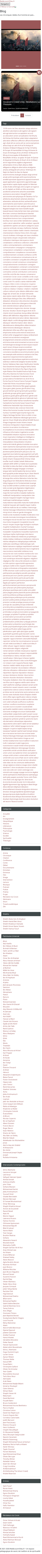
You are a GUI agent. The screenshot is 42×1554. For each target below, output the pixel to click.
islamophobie (21, 447)
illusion (36, 420)
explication (28, 357)
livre (34, 481)
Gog (33, 388)
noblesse (25, 551)
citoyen (15, 238)
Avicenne (6, 1060)
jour (27, 451)
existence (20, 354)
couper (30, 279)
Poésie (5, 889)
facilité (33, 362)
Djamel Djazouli (9, 1330)
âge (16, 779)
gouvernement (8, 391)
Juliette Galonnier (9, 1332)
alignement (27, 162)
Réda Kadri (7, 1396)
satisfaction (7, 687)
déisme (32, 315)
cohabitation (8, 243)
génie (17, 396)
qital (22, 631)
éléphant (17, 787)
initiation (15, 434)
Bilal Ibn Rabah (8, 1138)
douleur (13, 311)
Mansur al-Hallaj (9, 1031)
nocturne (6, 554)
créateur (12, 289)
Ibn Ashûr (6, 1150)
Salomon (6, 987)
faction (5, 364)
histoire (6, 408)
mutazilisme (16, 532)
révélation (14, 680)
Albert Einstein (8, 1123)
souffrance (22, 702)
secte (26, 692)
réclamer (14, 668)
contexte (23, 269)
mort (24, 520)
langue (5, 471)
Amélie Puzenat (9, 1335)
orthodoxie (13, 568)
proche (34, 607)
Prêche (5, 892)
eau (18, 330)
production (19, 609)
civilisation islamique (11, 240)
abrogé (6, 133)
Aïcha (5, 1092)
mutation (31, 529)
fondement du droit (21, 379)
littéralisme (20, 481)
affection (14, 140)
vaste (12, 760)
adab (22, 138)
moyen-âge (18, 524)
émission (34, 789)
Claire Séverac (8, 1388)
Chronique (7, 855)
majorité (6, 493)
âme (26, 779)
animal (34, 175)
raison (11, 636)
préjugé (27, 622)
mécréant (6, 537)
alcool (5, 162)
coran (19, 277)
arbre (22, 187)
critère (11, 284)
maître (33, 505)
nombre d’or (29, 554)
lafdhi (16, 464)
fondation (7, 376)
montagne (7, 520)
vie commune (19, 762)
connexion (15, 260)
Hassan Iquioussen (10, 1345)
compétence (20, 252)
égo (19, 784)
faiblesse (12, 364)
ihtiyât (16, 420)
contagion (31, 264)
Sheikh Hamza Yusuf (11, 929)
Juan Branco (7, 1267)
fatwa (33, 366)
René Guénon (8, 1028)
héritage (11, 415)
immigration (15, 425)
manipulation (16, 495)
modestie (16, 515)
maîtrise (6, 507)
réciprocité (24, 665)
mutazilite (25, 532)
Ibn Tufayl (6, 1063)
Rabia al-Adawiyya (10, 1106)
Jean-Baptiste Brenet (11, 1315)
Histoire (6, 824)
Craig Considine (9, 1466)
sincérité (6, 699)
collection (25, 243)
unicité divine (22, 750)
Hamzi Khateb (8, 1337)
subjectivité (17, 714)
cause (36, 226)
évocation (26, 799)
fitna (5, 374)
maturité (25, 502)
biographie (24, 216)
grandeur (32, 391)
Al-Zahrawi (7, 1011)
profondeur (7, 612)
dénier (26, 318)
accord (30, 133)
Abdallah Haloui (9, 1461)
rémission (31, 670)
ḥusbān (20, 801)
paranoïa (6, 575)
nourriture (27, 556)
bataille (26, 209)
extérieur (6, 362)
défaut (5, 315)
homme (14, 410)
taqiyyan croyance (10, 728)
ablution (34, 128)
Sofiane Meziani (9, 1187)
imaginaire (12, 422)
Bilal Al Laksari (8, 1228)
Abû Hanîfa (7, 943)
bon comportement (26, 218)
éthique (18, 796)
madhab (6, 490)
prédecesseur (25, 619)
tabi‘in (19, 724)
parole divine (13, 578)
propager (6, 614)
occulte (6, 563)
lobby (5, 483)
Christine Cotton (9, 1410)
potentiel (31, 597)
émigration (26, 789)
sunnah (11, 716)
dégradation (24, 315)
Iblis (29, 415)
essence (22, 347)
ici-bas (34, 415)
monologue (20, 517)
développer (18, 328)
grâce (19, 393)
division (16, 306)
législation (21, 488)
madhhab (13, 490)
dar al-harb (12, 294)
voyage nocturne (25, 772)
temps (35, 731)
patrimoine (20, 580)
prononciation (23, 612)
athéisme (6, 199)
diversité (32, 303)
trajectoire (25, 743)
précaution (7, 619)
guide (12, 396)
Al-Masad (32, 153)
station (21, 709)
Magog (20, 490)
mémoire (35, 539)
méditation (27, 539)
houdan (21, 410)
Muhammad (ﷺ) (9, 1002)
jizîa (24, 451)
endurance (31, 332)
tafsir (13, 726)
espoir (35, 345)
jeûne (12, 451)
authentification (31, 201)
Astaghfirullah (26, 194)
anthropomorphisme (28, 177)
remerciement (8, 651)
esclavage (17, 345)
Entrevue (6, 872)
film (14, 371)
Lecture (6, 882)
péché (29, 629)
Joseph (5, 1155)
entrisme (6, 342)
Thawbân (6, 1046)
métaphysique (23, 541)
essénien (28, 347)
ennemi (6, 337)
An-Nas (17, 172)
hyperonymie (21, 413)
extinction (34, 359)
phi (15, 588)
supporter (35, 716)
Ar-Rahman (32, 184)
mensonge (32, 507)
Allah (20, 165)
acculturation (8, 136)
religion (17, 648)
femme (9, 369)
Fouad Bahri (7, 1364)
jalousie (17, 449)
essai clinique (13, 347)
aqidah (25, 184)
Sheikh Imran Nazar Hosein (13, 926)
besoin (11, 211)
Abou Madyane (9, 1033)
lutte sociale (7, 488)
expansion (7, 357)
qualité (31, 631)
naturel (11, 549)
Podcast (6, 887)
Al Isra (15, 165)
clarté (31, 240)
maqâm (19, 498)
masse (31, 498)
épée (18, 794)
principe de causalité (11, 605)
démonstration (18, 318)
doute (18, 311)
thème (5, 736)
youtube (20, 777)
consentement (32, 262)
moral (13, 520)
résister (20, 675)
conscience (7, 262)
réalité (12, 665)
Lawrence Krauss (9, 1218)
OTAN (5, 571)
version (26, 760)
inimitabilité (7, 434)
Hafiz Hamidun (8, 1505)
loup (4, 485)
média (5, 539)
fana (4, 366)
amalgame (31, 167)
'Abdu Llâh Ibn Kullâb (11, 963)
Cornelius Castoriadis (11, 1418)
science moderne (25, 690)
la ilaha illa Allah (16, 466)
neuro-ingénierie (32, 549)
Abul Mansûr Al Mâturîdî (12, 1009)
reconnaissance (25, 641)
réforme (6, 670)
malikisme (30, 493)
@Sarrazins (7, 1298)
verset (20, 760)
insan (5, 437)
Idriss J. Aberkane (9, 1350)
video (9, 762)
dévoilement (8, 330)
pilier (26, 590)
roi (4, 663)
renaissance (25, 651)
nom (16, 554)
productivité (29, 609)
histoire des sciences (17, 408)
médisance (18, 539)
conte (5, 267)
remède (17, 651)
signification (21, 697)
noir (12, 554)
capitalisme (7, 226)
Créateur (20, 289)
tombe (5, 741)
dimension (15, 301)
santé (35, 685)
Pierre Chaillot (8, 1408)
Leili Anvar (7, 1175)
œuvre (8, 801)
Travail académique (10, 904)
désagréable (23, 320)
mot (28, 520)
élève (5, 787)
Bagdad (6, 209)
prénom (34, 622)
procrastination (9, 609)
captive (15, 226)
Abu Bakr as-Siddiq (10, 1135)
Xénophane (7, 992)
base (21, 209)
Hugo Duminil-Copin (11, 1352)
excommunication (27, 352)
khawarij (17, 459)
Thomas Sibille (8, 1359)
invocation (34, 444)
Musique (6, 885)
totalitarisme (13, 741)
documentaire (8, 308)
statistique (28, 709)
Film (4, 875)
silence (28, 697)
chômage (19, 235)
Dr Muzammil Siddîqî (11, 1432)
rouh (14, 663)
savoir (26, 687)
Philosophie (7, 828)
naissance (11, 546)
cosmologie (16, 279)
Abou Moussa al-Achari (12, 1050)
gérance (23, 398)
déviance (26, 328)
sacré (12, 682)
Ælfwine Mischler (9, 1269)
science (15, 690)
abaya (28, 128)
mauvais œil (14, 505)
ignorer (6, 420)
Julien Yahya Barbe (10, 1289)
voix (31, 770)
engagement (18, 335)
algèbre (20, 162)
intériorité (7, 444)
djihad (21, 306)
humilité (13, 413)
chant (5, 230)
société (23, 699)
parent (26, 575)
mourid (31, 522)
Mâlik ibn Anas (8, 970)
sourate (6, 707)
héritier (18, 415)
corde (31, 277)
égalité (5, 784)
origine (5, 568)
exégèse (22, 362)
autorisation (18, 204)
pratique (23, 600)
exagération (22, 349)
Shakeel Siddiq (8, 1257)
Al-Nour (14, 158)
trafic (5, 743)
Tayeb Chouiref (9, 1449)
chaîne (15, 230)
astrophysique (17, 196)
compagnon (20, 247)
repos (5, 653)
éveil (20, 799)
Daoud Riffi (7, 1362)
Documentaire (8, 868)
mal (11, 493)
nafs (32, 544)
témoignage (23, 748)
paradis (24, 573)
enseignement (8, 340)
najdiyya (19, 546)
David (5, 1065)
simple (34, 697)
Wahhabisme (23, 775)
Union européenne (30, 753)
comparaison (8, 250)
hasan (22, 403)
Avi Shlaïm (7, 1252)
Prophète (22, 614)
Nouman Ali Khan (9, 1264)
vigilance (11, 765)
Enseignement (8, 819)
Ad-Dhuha (33, 136)
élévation (24, 787)
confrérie (6, 257)
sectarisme (19, 692)
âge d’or (21, 779)
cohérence (17, 243)
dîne (14, 330)
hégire (5, 415)
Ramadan (26, 636)
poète (11, 600)
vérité (5, 775)
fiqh (29, 371)
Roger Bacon (8, 1128)
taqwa (24, 728)
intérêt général (17, 444)
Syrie (36, 719)
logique (10, 483)
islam (5, 447)
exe (4, 354)
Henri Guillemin (9, 1427)
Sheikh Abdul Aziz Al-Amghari (14, 919)
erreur (36, 342)
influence (6, 432)
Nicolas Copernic (9, 1118)
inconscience (19, 430)
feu (22, 369)
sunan (35, 714)
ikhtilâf (30, 420)
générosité (33, 396)
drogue (24, 311)
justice (25, 456)
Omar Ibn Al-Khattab (11, 958)
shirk (5, 697)
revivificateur (8, 658)
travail (15, 745)
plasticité (21, 592)
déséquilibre (19, 325)
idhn (11, 417)
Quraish (26, 634)
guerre (24, 393)
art (4, 189)
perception (12, 583)
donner (26, 308)
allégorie (15, 167)
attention (31, 199)
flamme (14, 374)
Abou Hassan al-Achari (11, 960)
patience (12, 580)
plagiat (10, 592)
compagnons (30, 247)
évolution (34, 799)
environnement (21, 342)
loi (15, 483)
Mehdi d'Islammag (10, 1439)
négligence (7, 561)
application (12, 182)
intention (14, 439)
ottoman (11, 571)
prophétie (30, 614)
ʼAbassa (14, 801)
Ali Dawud (7, 1508)
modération (31, 515)
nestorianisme (20, 549)
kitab (33, 459)
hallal (15, 400)
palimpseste (7, 573)
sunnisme (18, 716)
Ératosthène (7, 1114)
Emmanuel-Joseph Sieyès (12, 1152)
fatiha (28, 366)
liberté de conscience (11, 476)
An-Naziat (24, 172)
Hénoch (6, 1072)
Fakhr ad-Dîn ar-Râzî (11, 951)
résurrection (29, 675)
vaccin (26, 758)
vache (31, 758)
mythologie (20, 534)
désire (30, 323)
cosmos (24, 279)
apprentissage (30, 182)
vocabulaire (19, 767)
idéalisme (16, 417)
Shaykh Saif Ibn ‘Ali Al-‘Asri (13, 1247)
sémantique (18, 721)
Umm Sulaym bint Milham (13, 1104)
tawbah (14, 731)
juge (22, 454)
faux (4, 369)
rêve (20, 680)
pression (30, 600)
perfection (21, 583)
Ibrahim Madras (9, 1235)
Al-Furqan (6, 150)
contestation (15, 269)
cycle (17, 291)
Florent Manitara (9, 1452)
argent (27, 187)
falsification (28, 364)
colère (5, 245)
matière (26, 500)
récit (31, 665)
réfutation (14, 670)
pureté (5, 629)
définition (15, 315)
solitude (14, 702)
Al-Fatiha (33, 148)
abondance (14, 131)
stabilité (15, 709)
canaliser (28, 223)
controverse (32, 272)
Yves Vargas (7, 1233)
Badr (36, 206)
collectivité (34, 243)
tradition (26, 741)
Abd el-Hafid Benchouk (12, 1328)
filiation (10, 371)
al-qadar (21, 158)
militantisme (21, 510)
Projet (5, 894)
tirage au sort (28, 738)
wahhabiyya (33, 775)
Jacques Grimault (9, 1286)
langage (15, 468)
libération (23, 478)
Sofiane (6, 1238)
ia (27, 415)
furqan (28, 383)
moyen (11, 524)
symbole (15, 719)
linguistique (7, 481)
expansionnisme (17, 357)
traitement (11, 743)
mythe (12, 534)
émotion (6, 792)
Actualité (6, 814)
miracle (35, 510)
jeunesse (6, 451)
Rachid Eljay (7, 1279)
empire (31, 330)
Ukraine (32, 748)
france (21, 381)
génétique (7, 398)
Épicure (6, 997)
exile (14, 354)
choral (5, 235)
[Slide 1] (17, 66)
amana (5, 170)
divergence (24, 303)
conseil (14, 262)
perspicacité (31, 585)
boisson (15, 218)
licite (29, 478)
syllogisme (7, 719)
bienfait (31, 213)
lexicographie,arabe (10, 473)
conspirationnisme (10, 264)
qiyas (26, 631)
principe (31, 602)
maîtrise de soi (15, 507)
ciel (25, 235)
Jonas (5, 1143)
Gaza (5, 388)
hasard (28, 403)
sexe (10, 694)
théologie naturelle (23, 736)
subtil (24, 714)
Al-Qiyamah (7, 160)
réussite (12, 677)
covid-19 (10, 281)
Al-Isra (19, 153)
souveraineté (27, 707)
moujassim (15, 522)
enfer (10, 335)
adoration (7, 140)
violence (18, 765)
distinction (16, 303)
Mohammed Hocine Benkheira (15, 1405)
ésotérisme (7, 796)
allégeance (7, 167)
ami (18, 170)
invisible (26, 444)
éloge (35, 784)
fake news (20, 364)
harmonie (16, 403)
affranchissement (32, 140)
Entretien (6, 870)
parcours (13, 575)
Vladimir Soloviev (9, 1089)
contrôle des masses (18, 274)
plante (15, 592)
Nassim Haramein (10, 1437)
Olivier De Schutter (10, 1369)
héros (23, 415)
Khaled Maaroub (9, 1473)
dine (21, 301)
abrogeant (32, 131)
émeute (18, 789)
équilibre (23, 794)
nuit (4, 558)
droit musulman (15, 313)
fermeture (17, 369)
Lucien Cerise (8, 1354)
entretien (32, 340)
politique (20, 595)
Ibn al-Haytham (9, 1121)
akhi (16, 145)
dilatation (6, 301)
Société (6, 836)
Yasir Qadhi (7, 1371)
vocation (32, 767)
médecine (14, 537)
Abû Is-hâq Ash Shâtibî (11, 1145)
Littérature (7, 826)
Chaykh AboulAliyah (10, 1430)
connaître (6, 260)
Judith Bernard (8, 1420)
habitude (29, 398)
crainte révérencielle (28, 281)
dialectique (7, 298)
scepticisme (7, 690)
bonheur (6, 221)
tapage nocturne (26, 726)
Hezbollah (15, 405)
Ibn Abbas (7, 990)
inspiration (12, 437)
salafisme (10, 685)
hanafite (35, 400)
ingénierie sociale (27, 432)
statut (35, 709)
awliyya (23, 206)
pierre (21, 590)
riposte (5, 660)
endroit (23, 332)
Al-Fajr (27, 148)
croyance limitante (24, 286)
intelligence (20, 437)
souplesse (30, 704)
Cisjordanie (7, 238)
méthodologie (25, 544)
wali (4, 777)
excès (37, 352)
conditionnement (9, 255)
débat (29, 313)
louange (33, 483)
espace (30, 345)
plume (28, 592)
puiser (24, 626)
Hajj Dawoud (8, 1294)
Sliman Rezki (8, 1391)
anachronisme (8, 175)
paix (28, 571)
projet (14, 612)
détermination (30, 325)
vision (29, 765)
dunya (24, 313)
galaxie (32, 386)
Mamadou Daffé (9, 1245)
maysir (28, 505)
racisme (6, 636)
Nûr (13, 561)
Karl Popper (7, 1053)
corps (36, 277)
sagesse (17, 682)
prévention (17, 624)
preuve (25, 602)
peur (5, 588)
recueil (5, 643)
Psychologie (7, 831)
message (12, 510)
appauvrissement (32, 179)
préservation (8, 624)
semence (31, 692)
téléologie (7, 748)
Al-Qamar (34, 158)
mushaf (24, 527)
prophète (14, 614)
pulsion (30, 626)
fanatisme (11, 366)
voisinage (26, 770)
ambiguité (13, 170)
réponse (15, 673)
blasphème (7, 218)
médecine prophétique (27, 537)
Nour (21, 556)
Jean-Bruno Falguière (11, 1272)
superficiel (26, 716)
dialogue (15, 298)
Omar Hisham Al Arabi (11, 1520)
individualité (29, 430)
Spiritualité (7, 838)
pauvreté (28, 580)
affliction (21, 140)
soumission (21, 704)
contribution (22, 272)
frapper (34, 381)
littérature (29, 481)
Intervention (8, 880)
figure (26, 369)
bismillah (32, 216)
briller (20, 221)
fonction (26, 374)
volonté (6, 772)
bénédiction (27, 221)
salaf (5, 685)
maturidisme (8, 502)
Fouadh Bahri (8, 1401)
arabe (5, 187)
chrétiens (11, 235)
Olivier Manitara (9, 1281)
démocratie (7, 318)
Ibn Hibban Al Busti (10, 946)
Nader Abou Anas (9, 1284)
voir (15, 770)
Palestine (34, 571)
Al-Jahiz (5, 982)
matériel (6, 505)
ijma (20, 420)
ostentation (32, 568)
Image (5, 877)
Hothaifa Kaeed (9, 1535)
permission (21, 585)
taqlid (19, 728)
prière (11, 607)
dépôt (5, 320)
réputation (23, 673)
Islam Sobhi (7, 1523)
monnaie (12, 517)
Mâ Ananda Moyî (9, 973)
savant (14, 687)
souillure (13, 704)
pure (36, 626)
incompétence (8, 430)
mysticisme (33, 532)
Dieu (21, 298)
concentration (31, 252)
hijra (21, 405)
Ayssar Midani (8, 1357)
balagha (12, 209)
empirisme (7, 332)
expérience (26, 359)
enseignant (24, 337)
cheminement (8, 233)
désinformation (17, 323)
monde (5, 517)
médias (11, 539)
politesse (12, 595)
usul (12, 758)
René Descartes (9, 1087)
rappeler (6, 639)
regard (16, 646)
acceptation (22, 133)
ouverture (23, 571)
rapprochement (16, 639)
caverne (6, 228)
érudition (31, 794)
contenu (6, 269)
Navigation (5, 4)
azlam (29, 206)
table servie (26, 724)
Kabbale (32, 456)
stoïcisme (6, 711)
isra (32, 447)
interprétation (19, 442)
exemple (9, 354)
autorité (27, 204)
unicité (13, 750)
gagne (27, 386)
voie (4, 770)
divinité (10, 306)
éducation (31, 782)
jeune (33, 449)
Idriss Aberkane (9, 1170)
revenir (29, 656)
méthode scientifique (11, 544)
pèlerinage (22, 629)
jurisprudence (8, 456)
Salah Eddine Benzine (11, 1303)
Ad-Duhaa (7, 138)
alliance (25, 165)
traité (18, 743)
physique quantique (10, 590)
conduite (20, 255)
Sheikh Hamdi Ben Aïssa (12, 921)
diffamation (31, 298)
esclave (24, 345)
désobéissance (8, 325)
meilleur (24, 507)
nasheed (35, 546)
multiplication (15, 527)
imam (19, 422)
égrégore (24, 784)
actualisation (24, 136)
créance (6, 289)
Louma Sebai (8, 1498)
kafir (37, 456)
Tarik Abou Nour (9, 1376)
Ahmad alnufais (9, 1532)
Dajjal (5, 294)
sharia (22, 694)
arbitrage (16, 187)
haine (10, 400)
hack (35, 398)
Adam (26, 138)
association (15, 194)
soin (4, 702)
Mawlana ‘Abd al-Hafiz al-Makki (15, 1444)
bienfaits (6, 216)
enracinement (14, 337)
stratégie (14, 711)
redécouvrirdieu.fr (29, 643)
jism (20, 451)
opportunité (20, 563)
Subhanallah (30, 711)
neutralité (17, 551)
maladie (23, 493)
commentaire (27, 245)
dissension (7, 303)
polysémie (28, 595)
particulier (30, 578)
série (15, 724)
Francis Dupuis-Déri (10, 1415)
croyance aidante (9, 286)
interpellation (8, 442)
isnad (29, 447)
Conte (5, 863)
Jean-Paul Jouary (9, 1422)
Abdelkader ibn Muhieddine (13, 1140)
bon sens (13, 221)
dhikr (24, 296)
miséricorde (7, 515)
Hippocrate (7, 1082)
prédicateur (19, 622)
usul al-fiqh (19, 758)
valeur (36, 758)
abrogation (23, 131)
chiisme (17, 233)
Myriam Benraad (9, 1199)
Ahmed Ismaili (8, 1179)
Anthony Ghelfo (9, 1182)
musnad (6, 529)
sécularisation (8, 721)
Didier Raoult (8, 1342)
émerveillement (9, 789)
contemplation (13, 267)
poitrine (6, 595)
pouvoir (6, 600)
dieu (24, 298)
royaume (19, 663)
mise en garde (18, 512)
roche (26, 660)
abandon (22, 128)
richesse (25, 658)
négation (34, 558)
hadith (5, 400)
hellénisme (7, 405)
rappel (36, 636)
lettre (34, 471)
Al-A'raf (21, 145)
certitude (13, 228)
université (7, 758)
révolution (20, 677)
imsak (33, 425)
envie (12, 342)
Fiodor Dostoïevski (10, 1080)
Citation (6, 858)
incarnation (14, 427)
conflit (34, 255)
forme (5, 381)
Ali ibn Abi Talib (8, 1026)
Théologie (7, 841)
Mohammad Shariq (10, 1491)
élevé (31, 784)
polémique (18, 597)
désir (25, 323)
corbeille (25, 277)
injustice (23, 434)
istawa (5, 449)
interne (31, 439)
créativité (34, 289)
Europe (14, 349)
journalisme (15, 454)
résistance (13, 675)
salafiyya (18, 685)
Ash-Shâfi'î (7, 1016)
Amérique (29, 170)
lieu (36, 478)
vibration (32, 760)
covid (5, 281)
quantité (15, 634)
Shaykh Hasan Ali (9, 1393)
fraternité (6, 383)
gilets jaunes (16, 388)
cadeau (35, 221)
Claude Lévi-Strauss (10, 1021)
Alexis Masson (8, 1260)
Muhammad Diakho (10, 1296)
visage (24, 765)
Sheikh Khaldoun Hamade (13, 924)
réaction (6, 665)
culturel (12, 291)
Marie (5, 1043)
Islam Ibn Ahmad (9, 1464)
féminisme (17, 386)
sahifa (23, 682)
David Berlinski (8, 1398)
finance (25, 371)
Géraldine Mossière (10, 1340)
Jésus (5, 941)
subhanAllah (8, 714)
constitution (22, 264)
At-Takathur (28, 196)
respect (23, 653)
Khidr (23, 459)
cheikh (21, 230)
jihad (17, 451)
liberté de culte (25, 476)
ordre (17, 566)
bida (16, 211)
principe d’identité (26, 605)
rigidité (32, 658)
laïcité (14, 471)
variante (6, 760)
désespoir (7, 323)
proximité (27, 617)
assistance (7, 194)
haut (33, 403)
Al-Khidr (25, 153)
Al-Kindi (6, 1055)
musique (30, 527)
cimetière (34, 235)
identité (6, 417)
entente (25, 340)
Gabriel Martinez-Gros (11, 1306)
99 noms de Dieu (11, 128)
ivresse (11, 449)
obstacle (26, 561)
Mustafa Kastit (8, 1243)
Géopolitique (8, 821)
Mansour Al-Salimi (10, 1527)
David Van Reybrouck (11, 1413)
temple (29, 731)
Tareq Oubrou (8, 1308)
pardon (20, 575)
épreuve (12, 794)
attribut (21, 201)
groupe (13, 393)
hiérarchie (7, 410)
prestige (19, 602)
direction (26, 301)
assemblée (30, 192)
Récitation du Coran (10, 897)
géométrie (15, 398)
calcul (10, 223)
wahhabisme (13, 775)
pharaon (10, 588)
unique (5, 755)
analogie (17, 175)
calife (23, 223)
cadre (5, 223)
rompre (8, 663)
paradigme (17, 573)
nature (5, 549)
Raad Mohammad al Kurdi (13, 1537)
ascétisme (7, 192)
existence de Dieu (31, 354)
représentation (13, 653)
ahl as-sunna (15, 143)
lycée (15, 488)
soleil (9, 702)
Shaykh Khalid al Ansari (12, 1206)
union (5, 753)
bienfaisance (22, 213)
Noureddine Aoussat (11, 1374)
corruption (7, 279)
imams (24, 422)
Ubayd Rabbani (9, 1530)
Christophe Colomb (10, 1111)
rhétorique (17, 658)
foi (18, 374)
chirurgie (32, 233)
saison (32, 682)
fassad (17, 366)
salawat (25, 685)
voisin (19, 770)
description (7, 296)
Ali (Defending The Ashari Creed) (15, 1471)
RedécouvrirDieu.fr (7, 1)
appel (5, 182)
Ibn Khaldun (7, 953)
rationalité (27, 639)
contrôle (6, 274)
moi (37, 515)
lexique (21, 473)
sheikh (34, 694)
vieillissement (29, 762)
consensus (22, 262)
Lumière (22, 485)
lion (13, 481)
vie (12, 762)
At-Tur (35, 196)
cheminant (34, 230)
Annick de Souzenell (10, 1209)
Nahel (5, 546)
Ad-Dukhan (15, 138)
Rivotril (17, 660)
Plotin (5, 999)
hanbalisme (7, 403)
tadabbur (35, 724)
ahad (8, 143)
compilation (18, 250)
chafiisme (27, 228)
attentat (24, 199)
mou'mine (7, 522)
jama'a (22, 449)
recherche (14, 641)
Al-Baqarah (20, 148)
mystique (6, 534)
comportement (29, 250)
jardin (28, 449)
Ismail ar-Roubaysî (10, 1386)
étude (34, 796)
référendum (22, 670)
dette (19, 296)
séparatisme (8, 724)
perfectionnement (10, 585)
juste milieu (18, 456)
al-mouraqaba (12, 155)
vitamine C (7, 767)
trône (26, 745)
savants (21, 687)
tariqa (29, 728)
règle (31, 663)
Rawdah (34, 639)
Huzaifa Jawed (8, 1500)
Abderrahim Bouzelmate (12, 1347)
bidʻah (20, 211)
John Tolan (7, 1184)
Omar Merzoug (9, 1204)
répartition (7, 673)
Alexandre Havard (10, 1240)
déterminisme (8, 328)
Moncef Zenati (8, 1274)
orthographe (23, 568)
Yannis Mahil (8, 1230)
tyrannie (31, 745)
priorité (6, 607)
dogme (17, 308)
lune (27, 485)
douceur (6, 311)
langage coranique (26, 468)
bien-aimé (31, 211)
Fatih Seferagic (8, 1525)
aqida (15, 184)
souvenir (18, 707)
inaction (6, 427)
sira (11, 699)
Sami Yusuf (7, 1486)
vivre (13, 767)
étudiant (6, 799)
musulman (14, 529)
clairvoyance (24, 240)
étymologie (14, 799)
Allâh (31, 165)
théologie (12, 736)
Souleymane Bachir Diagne (13, 1318)
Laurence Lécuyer (10, 1172)
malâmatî (6, 495)
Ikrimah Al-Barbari (10, 948)
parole (5, 578)
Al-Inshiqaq (12, 153)
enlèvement (33, 335)
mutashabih (23, 529)
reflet (5, 646)
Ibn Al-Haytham (9, 977)
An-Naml (10, 172)
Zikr (4, 906)
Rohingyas (33, 660)
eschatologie (8, 345)
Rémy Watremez (9, 1323)
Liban (31, 473)
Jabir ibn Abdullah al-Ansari (13, 1101)
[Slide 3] (24, 66)
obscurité (19, 561)
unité (11, 755)
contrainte (7, 272)
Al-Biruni (6, 1116)
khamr (10, 459)
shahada (16, 694)
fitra (8, 374)
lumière (16, 485)
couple (36, 279)
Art (4, 816)
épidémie (19, 792)
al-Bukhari (7, 968)
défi (9, 315)
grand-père (24, 391)
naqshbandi (27, 546)
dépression (34, 318)
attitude (15, 201)
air (13, 145)
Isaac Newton (8, 1131)
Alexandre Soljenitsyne (11, 1075)
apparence (21, 179)
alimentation (8, 165)
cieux (28, 235)
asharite (23, 192)
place (5, 592)
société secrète (32, 699)
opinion (12, 563)
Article (5, 853)
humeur (6, 413)
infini (36, 430)
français (28, 381)
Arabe (10, 187)
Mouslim (6, 1007)
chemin (27, 230)
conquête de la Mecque (28, 260)
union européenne (15, 753)
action (16, 136)
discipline (34, 301)
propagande (34, 612)
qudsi (20, 634)
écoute (13, 782)
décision (35, 313)
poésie (16, 600)
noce (31, 551)
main (25, 490)
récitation (6, 668)
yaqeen (13, 777)
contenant (23, 267)
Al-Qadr (28, 158)
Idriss (5, 1036)
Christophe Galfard (10, 1367)
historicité (29, 408)
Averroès (6, 206)
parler (31, 575)
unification (31, 750)
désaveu (31, 320)
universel (32, 755)
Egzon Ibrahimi (9, 1493)
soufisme (30, 702)
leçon (27, 473)
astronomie (7, 196)
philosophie (21, 588)
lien (32, 478)
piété (33, 590)
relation (22, 646)
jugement (28, 454)
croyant (34, 286)
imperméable (25, 425)
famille (36, 364)
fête (22, 386)
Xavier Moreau (8, 1447)
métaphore (12, 541)
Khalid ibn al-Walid (10, 1109)
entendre (18, 340)
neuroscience (8, 551)
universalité (23, 755)
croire (17, 284)
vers (15, 760)
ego (26, 330)
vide (4, 762)
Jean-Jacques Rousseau (12, 985)
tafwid (17, 726)
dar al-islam (21, 294)
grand (17, 391)
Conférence (7, 860)
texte (33, 733)
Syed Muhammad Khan (12, 1454)
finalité (19, 371)
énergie (13, 792)
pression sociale (9, 602)
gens (9, 388)
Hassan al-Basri (9, 1019)
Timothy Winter (9, 1459)
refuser (10, 646)
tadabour (6, 726)
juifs (36, 454)
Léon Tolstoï (7, 1084)
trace (21, 741)
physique (29, 588)
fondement (15, 376)
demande (29, 294)
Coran (14, 277)
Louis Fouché (8, 1320)
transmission (8, 745)
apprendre (21, 182)
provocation (19, 617)
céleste (22, 291)
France (16, 381)
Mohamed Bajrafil (10, 1226)
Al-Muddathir (24, 155)
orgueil (22, 566)
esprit (5, 347)
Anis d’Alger (7, 1311)
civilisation (32, 238)
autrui (32, 204)
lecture (28, 471)
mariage (26, 498)
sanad (30, 685)
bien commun (12, 213)
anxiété (6, 179)
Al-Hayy (25, 150)
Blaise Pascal (8, 1077)
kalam (5, 459)
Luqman (33, 485)
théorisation (18, 738)
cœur (36, 291)
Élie (4, 1041)
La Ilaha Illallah (28, 466)
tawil (25, 731)
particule (22, 578)
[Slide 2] (21, 66)
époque (6, 794)
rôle (23, 680)
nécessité (19, 558)
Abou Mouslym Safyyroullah (14, 1435)
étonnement (26, 796)
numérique (10, 558)
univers (16, 755)
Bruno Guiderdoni (10, 1403)
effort (22, 330)
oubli (17, 571)
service (5, 694)
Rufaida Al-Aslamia (10, 1157)
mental (5, 510)
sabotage (29, 680)
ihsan (11, 420)
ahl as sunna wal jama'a (30, 143)
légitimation (30, 488)
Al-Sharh (23, 160)
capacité (36, 223)
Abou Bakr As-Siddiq (11, 975)
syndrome (29, 719)
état (13, 796)
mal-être (16, 493)
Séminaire (7, 899)
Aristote (6, 980)
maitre (30, 490)
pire (29, 590)
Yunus (26, 777)
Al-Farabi (6, 1058)
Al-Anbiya (27, 145)
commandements (15, 245)
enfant (5, 335)
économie (7, 782)
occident (33, 561)
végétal (35, 772)
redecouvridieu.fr (15, 643)
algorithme (12, 162)
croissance (24, 284)
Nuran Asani (7, 1488)
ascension (30, 189)
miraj (5, 512)
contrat (14, 272)
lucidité (9, 485)
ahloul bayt (7, 145)
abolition (6, 131)
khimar (28, 459)
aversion (13, 206)
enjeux (25, 335)
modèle (23, 515)
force (32, 379)
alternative (23, 167)
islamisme (11, 447)
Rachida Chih (8, 1291)
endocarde (16, 332)
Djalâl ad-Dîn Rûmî (10, 1024)
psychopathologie (15, 626)
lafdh (11, 464)
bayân (31, 209)
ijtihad (25, 420)
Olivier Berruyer (9, 1456)
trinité (21, 745)
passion (6, 580)
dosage (32, 308)
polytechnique (8, 597)
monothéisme (30, 517)
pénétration (7, 631)
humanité (34, 410)
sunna (5, 716)
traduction (34, 741)
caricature (22, 226)
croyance (31, 284)
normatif (15, 556)
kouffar (6, 461)
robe (22, 660)
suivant (29, 714)
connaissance (15, 257)
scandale (32, 687)
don (21, 308)
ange (30, 175)
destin (14, 296)
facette (28, 362)
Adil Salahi (7, 1379)
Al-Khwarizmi (8, 1148)
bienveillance (15, 216)
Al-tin (29, 160)
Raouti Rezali (8, 1211)
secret (12, 692)
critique (6, 284)
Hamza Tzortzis (9, 1221)
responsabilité (31, 653)
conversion (7, 277)
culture (5, 291)
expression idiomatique (12, 359)
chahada (34, 228)
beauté (5, 211)
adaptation (33, 138)
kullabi (16, 461)
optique (6, 566)
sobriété (16, 699)
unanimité (7, 750)
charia (10, 230)
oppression (29, 563)
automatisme (8, 204)
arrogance (35, 187)
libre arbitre (14, 478)
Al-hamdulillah (16, 150)
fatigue (23, 366)
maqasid (12, 498)
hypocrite (30, 413)
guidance (6, 396)
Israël (36, 447)
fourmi (10, 381)
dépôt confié (13, 320)
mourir (5, 524)
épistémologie (29, 792)
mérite (5, 541)
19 (4, 128)
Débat (5, 865)
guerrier (30, 393)
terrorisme (26, 733)
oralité (11, 566)
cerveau (20, 228)
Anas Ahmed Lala (9, 1250)
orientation (29, 566)
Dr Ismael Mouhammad (12, 1201)
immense (6, 425)
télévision (14, 748)
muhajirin (27, 524)
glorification (26, 388)
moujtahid (24, 522)
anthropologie (13, 177)
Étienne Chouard (9, 1067)
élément (10, 787)
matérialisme (34, 502)
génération (24, 396)
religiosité (24, 648)
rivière (11, 660)
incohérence (23, 427)
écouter (20, 782)
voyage (15, 772)
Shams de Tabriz (9, 1133)
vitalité (34, 765)
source (12, 707)
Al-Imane (31, 150)
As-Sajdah (9, 189)
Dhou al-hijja (31, 296)
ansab (5, 177)
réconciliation (23, 668)
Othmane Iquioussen (11, 1223)
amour (22, 170)
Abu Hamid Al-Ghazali (11, 1004)
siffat (9, 697)
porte (25, 597)
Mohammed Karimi (10, 1189)
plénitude (34, 592)
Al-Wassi (34, 160)
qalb (18, 631)
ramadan (18, 636)
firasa (34, 371)
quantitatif (7, 634)
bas (17, 209)
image (5, 422)
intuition (28, 442)
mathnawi (7, 500)
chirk (27, 233)
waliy (8, 777)
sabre (36, 680)
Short (5, 902)
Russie (25, 663)
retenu (16, 656)
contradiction (32, 269)
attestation (7, 201)
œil (4, 801)
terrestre (10, 733)
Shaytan (28, 694)
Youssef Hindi (8, 1194)
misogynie (28, 512)
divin (5, 306)
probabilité (18, 607)
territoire (18, 733)
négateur (26, 558)
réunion (6, 677)
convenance (30, 274)
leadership (21, 471)
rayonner (6, 641)
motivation (34, 520)
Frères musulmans (18, 383)
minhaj (28, 510)
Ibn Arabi (6, 1097)
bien (25, 211)
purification (13, 629)
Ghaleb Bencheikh (10, 1196)
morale (19, 520)
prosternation (8, 617)
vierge (5, 765)
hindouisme (28, 405)
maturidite (17, 502)
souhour (6, 704)
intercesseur (23, 439)
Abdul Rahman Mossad (12, 1540)
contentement (33, 267)
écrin (25, 782)
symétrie (21, 719)
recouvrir (34, 641)
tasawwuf (6, 731)
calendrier (16, 223)
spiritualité (7, 709)
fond (32, 374)
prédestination (8, 622)
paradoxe (31, 573)
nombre (21, 554)
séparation (28, 721)
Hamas (20, 400)
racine (32, 634)
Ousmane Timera (9, 1313)
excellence (16, 352)
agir (4, 143)
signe (14, 697)
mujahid (6, 527)
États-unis (10, 779)
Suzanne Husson (9, 1277)
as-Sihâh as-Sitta (20, 189)
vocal (27, 767)
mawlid (22, 505)
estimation (7, 349)
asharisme (15, 192)
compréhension (9, 252)
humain (27, 410)
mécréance (29, 534)
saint (28, 682)
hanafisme (27, 400)
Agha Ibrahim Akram (11, 1262)
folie (21, 374)
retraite (23, 656)
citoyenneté (22, 238)
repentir (33, 651)
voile (12, 770)
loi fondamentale (22, 483)
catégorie (30, 226)
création (27, 289)
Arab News (7, 1381)
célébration (29, 291)
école (31, 779)
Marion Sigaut (8, 1216)
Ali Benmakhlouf (9, 1469)
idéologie (24, 417)
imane (29, 422)
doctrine (28, 306)
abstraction (13, 133)
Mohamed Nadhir (10, 1301)
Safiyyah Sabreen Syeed (12, 1177)
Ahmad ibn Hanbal (10, 965)
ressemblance (8, 656)
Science (6, 833)
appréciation (8, 184)
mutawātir (7, 532)
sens (37, 692)
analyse (24, 175)
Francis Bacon (8, 1126)
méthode (32, 541)
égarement (13, 784)
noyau (34, 556)
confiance (28, 255)
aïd (33, 206)
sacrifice (6, 682)
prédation (15, 619)
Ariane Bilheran (9, 1255)
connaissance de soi (29, 257)
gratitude (6, 393)
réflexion (32, 668)
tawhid (19, 731)
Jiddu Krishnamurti (10, 1094)
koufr (11, 461)
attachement (15, 199)
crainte (17, 281)
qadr (14, 631)
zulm (31, 777)
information (15, 432)
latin (10, 471)
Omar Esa (6, 1503)
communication (9, 247)
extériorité (14, 362)
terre (5, 733)
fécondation (7, 386)
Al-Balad (13, 148)
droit (29, 311)
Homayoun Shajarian (11, 1496)
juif (33, 454)
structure (21, 711)
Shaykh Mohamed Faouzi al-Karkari (16, 1442)
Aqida (20, 184)
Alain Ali (6, 1213)
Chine (22, 233)
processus (27, 607)
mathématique (17, 500)
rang (32, 636)
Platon (5, 994)
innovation (31, 434)
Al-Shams (15, 160)
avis (18, 206)
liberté (36, 473)
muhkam (34, 524)
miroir (9, 512)
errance (30, 342)
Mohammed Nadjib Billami (13, 1384)
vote (11, 772)
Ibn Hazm (6, 1048)
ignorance (32, 417)
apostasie (12, 179)
